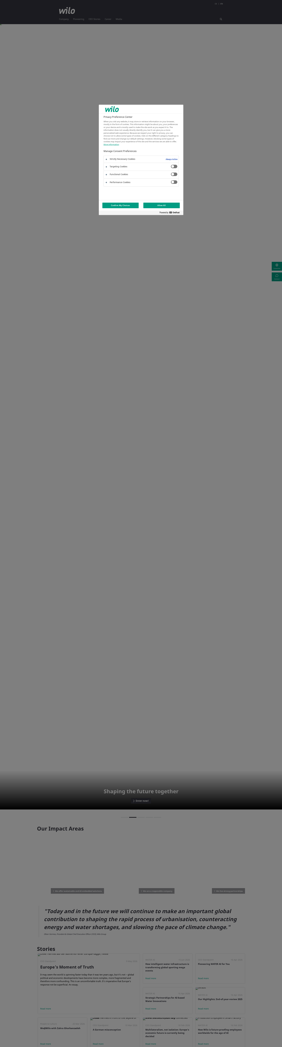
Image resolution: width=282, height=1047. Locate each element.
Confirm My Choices (120, 205)
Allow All (161, 205)
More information (111, 144)
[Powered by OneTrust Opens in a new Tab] (171, 213)
